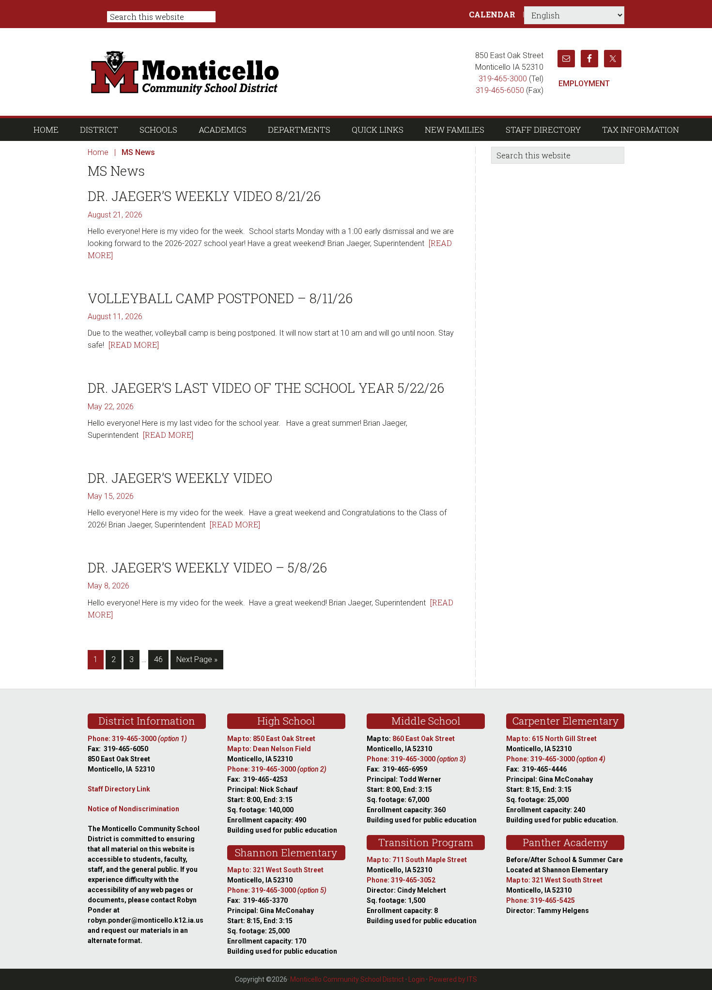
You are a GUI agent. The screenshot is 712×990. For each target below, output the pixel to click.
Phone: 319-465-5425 (540, 900)
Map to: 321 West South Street (275, 870)
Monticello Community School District (277, 71)
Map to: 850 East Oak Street (271, 738)
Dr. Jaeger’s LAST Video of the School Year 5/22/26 (266, 387)
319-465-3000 (503, 78)
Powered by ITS (453, 979)
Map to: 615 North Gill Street (551, 738)
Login (416, 979)
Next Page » (196, 661)
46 (161, 659)
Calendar (492, 14)
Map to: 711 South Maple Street (417, 860)
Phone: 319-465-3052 (401, 880)
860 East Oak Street (423, 738)
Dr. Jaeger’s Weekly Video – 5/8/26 (207, 567)
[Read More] (133, 345)
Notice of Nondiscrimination (133, 809)
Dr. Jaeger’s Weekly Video (180, 477)
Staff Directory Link (119, 789)
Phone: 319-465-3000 (137, 738)
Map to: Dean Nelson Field (269, 749)
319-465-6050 (500, 90)
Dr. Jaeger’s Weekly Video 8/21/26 (204, 195)
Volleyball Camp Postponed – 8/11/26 (220, 298)
